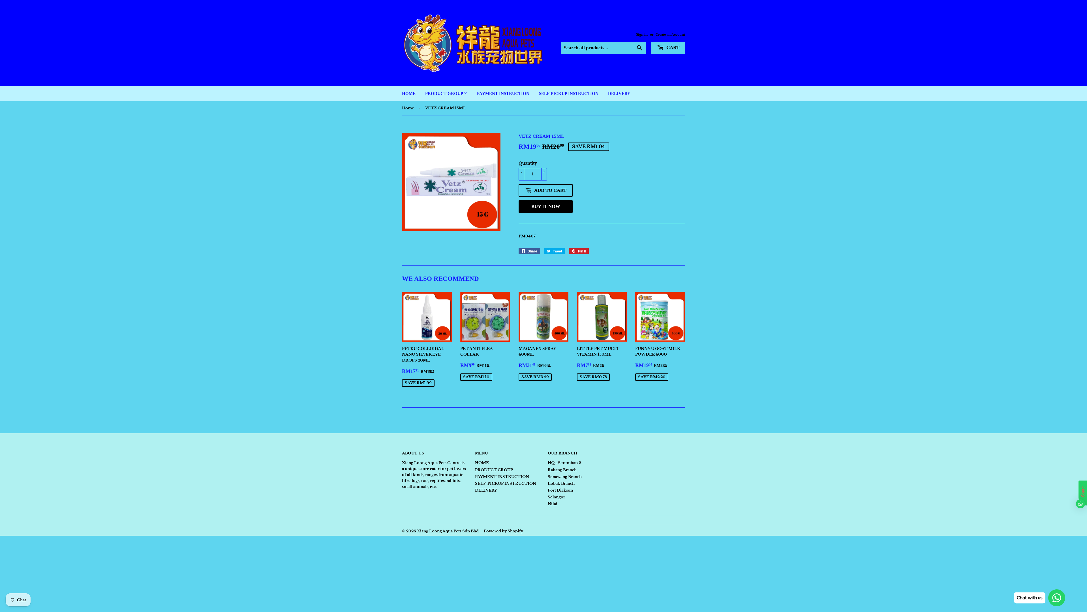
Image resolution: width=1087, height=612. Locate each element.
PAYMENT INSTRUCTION (503, 93)
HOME (409, 93)
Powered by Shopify (503, 531)
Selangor (556, 497)
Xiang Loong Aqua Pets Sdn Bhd (448, 531)
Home (408, 108)
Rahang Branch (562, 470)
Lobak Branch (561, 483)
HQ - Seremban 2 (564, 462)
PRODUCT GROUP (444, 93)
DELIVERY (619, 93)
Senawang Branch (565, 476)
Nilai (552, 504)
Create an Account (670, 35)
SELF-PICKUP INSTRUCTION (568, 93)
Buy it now (545, 206)
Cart (672, 47)
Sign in (642, 35)
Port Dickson (560, 490)
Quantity (528, 163)
